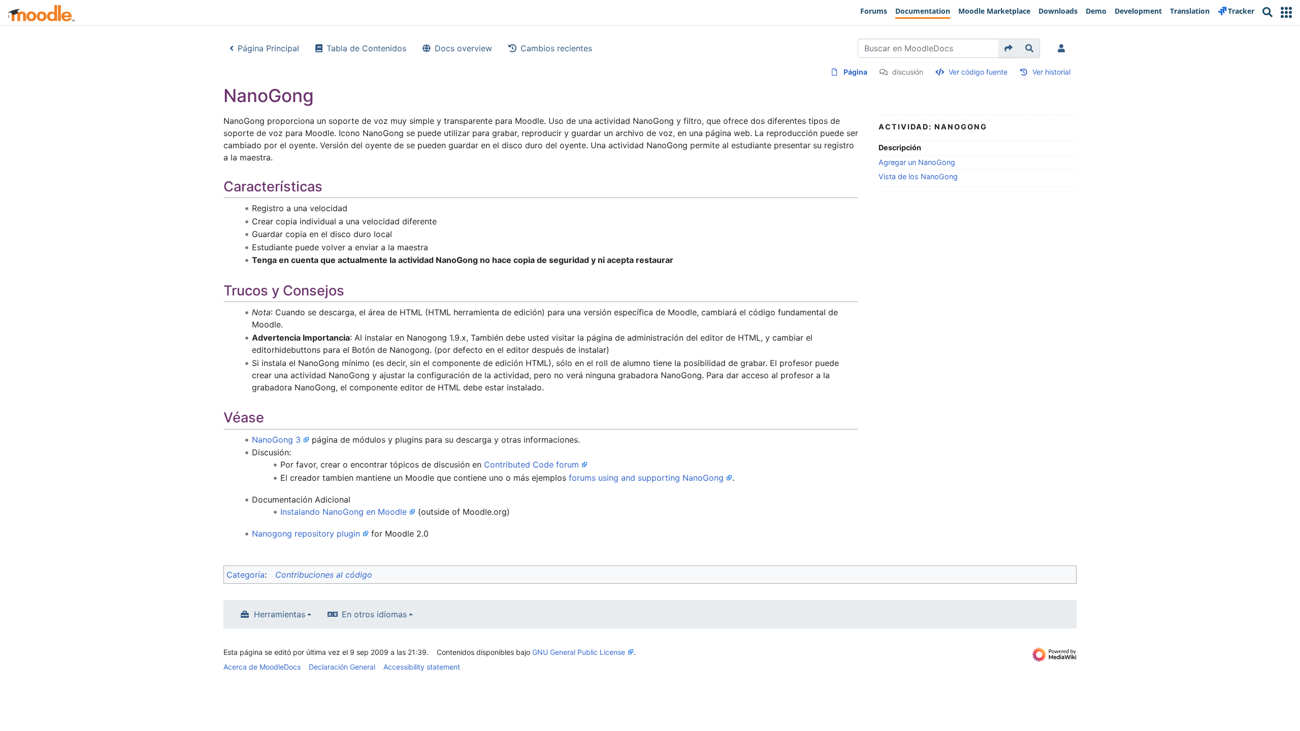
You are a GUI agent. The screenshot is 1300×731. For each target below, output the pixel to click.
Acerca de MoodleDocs (262, 666)
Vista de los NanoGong (918, 176)
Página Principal (268, 48)
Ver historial (1051, 72)
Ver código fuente (978, 72)
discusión (907, 72)
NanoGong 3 (276, 440)
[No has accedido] (1063, 48)
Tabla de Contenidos (366, 48)
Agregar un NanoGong (917, 162)
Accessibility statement (421, 666)
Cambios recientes (556, 48)
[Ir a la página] (1008, 48)
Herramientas (279, 614)
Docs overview (463, 48)
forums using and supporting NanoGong (646, 478)
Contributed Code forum (531, 464)
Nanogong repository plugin (306, 533)
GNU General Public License (578, 652)
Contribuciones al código (323, 575)
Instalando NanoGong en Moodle (343, 512)
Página (855, 72)
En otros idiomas (374, 614)
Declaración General (342, 666)
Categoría (245, 575)
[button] (1286, 12)
